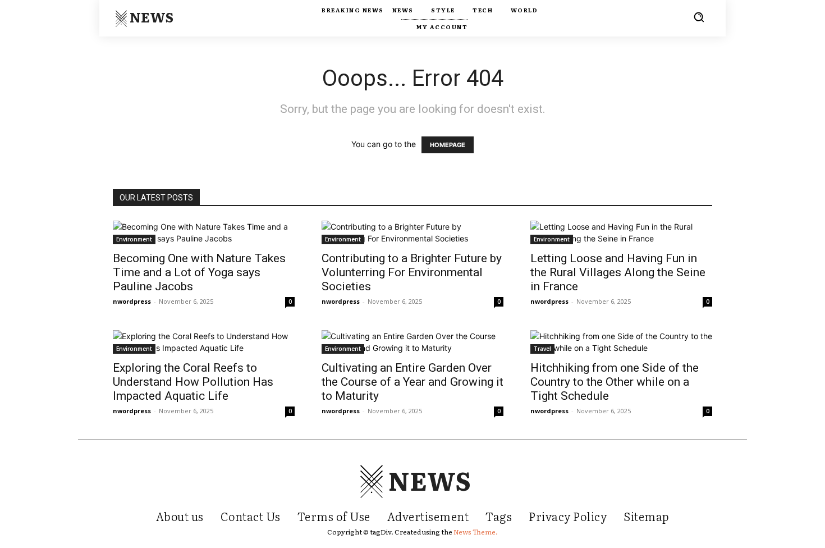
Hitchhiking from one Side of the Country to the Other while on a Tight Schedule (614, 382)
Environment (134, 239)
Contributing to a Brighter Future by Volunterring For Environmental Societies (412, 272)
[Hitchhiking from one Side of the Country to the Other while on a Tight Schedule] (621, 342)
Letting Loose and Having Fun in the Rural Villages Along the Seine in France (617, 272)
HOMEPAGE (447, 145)
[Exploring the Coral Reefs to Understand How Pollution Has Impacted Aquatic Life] (204, 342)
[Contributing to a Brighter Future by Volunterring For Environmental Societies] (412, 232)
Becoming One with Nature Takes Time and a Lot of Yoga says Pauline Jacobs (199, 272)
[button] (698, 16)
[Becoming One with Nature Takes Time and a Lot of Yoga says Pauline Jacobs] (204, 232)
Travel (542, 349)
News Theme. (475, 532)
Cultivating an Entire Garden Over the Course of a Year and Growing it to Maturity (412, 382)
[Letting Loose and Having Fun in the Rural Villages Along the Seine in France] (621, 232)
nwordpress (132, 301)
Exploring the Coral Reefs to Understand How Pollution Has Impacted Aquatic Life (193, 382)
